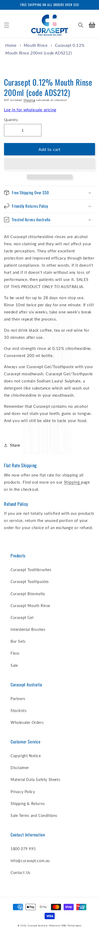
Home (10, 45)
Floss (15, 653)
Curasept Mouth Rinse (30, 605)
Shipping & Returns (28, 803)
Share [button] (15, 445)
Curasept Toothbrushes (31, 569)
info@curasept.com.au (30, 860)
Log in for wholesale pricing (30, 109)
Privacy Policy (23, 791)
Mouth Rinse (36, 45)
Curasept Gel (22, 617)
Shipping (29, 99)
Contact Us (20, 872)
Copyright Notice (26, 755)
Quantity (11, 120)
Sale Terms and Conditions (34, 815)
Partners (18, 698)
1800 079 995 (23, 848)
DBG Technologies (71, 925)
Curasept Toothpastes (30, 581)
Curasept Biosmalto (28, 593)
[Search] (81, 25)
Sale (14, 665)
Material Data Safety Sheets (35, 779)
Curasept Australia (38, 925)
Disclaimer (20, 767)
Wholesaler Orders (27, 722)
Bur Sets (18, 641)
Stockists (18, 710)
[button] (6, 25)
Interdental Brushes (28, 629)
